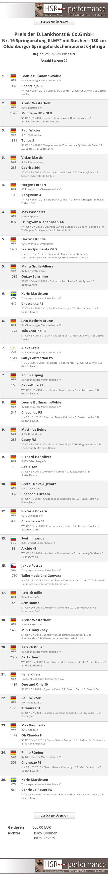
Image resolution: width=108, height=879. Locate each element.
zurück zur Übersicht (54, 22)
